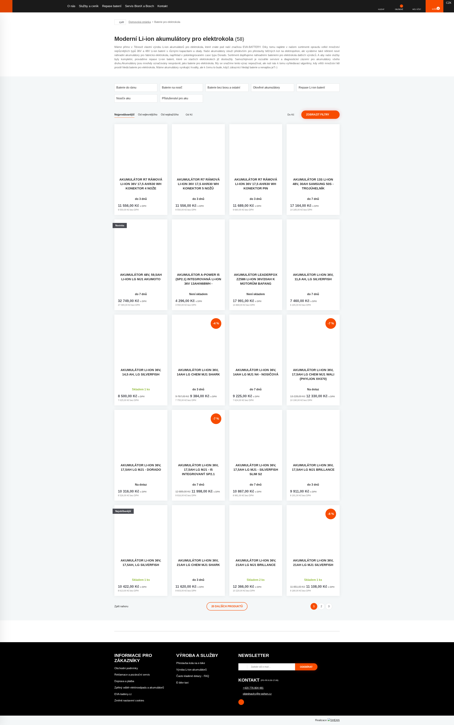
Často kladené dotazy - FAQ (192, 675)
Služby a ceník (89, 6)
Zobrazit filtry (317, 114)
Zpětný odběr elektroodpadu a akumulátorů (139, 687)
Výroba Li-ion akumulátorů (191, 669)
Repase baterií (111, 6)
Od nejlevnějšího (147, 114)
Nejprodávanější (124, 114)
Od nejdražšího (170, 114)
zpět (121, 22)
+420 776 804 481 (253, 687)
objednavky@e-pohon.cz (257, 693)
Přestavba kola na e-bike (190, 663)
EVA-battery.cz (123, 694)
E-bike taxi (182, 682)
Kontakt (162, 6)
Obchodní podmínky (126, 668)
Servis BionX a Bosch (139, 6)
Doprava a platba (124, 681)
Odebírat (306, 666)
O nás (71, 6)
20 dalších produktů (227, 606)
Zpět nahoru (121, 606)
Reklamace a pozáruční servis (132, 674)
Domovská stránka (140, 21)
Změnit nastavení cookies (129, 700)
